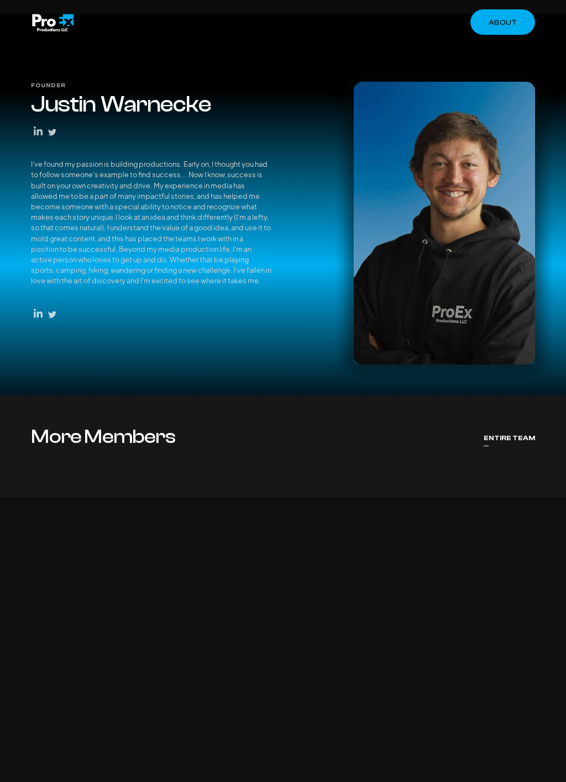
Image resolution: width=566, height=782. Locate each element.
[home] (52, 22)
